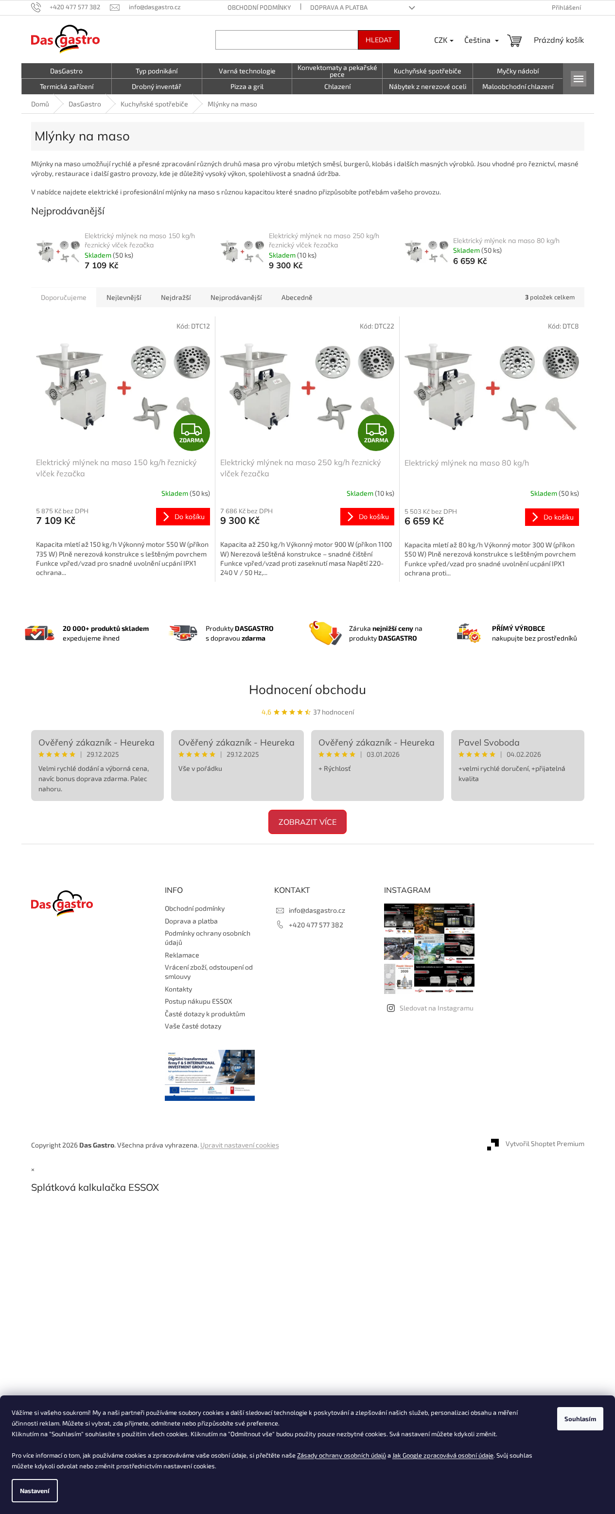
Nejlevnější (123, 297)
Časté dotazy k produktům (205, 1013)
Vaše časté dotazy (193, 1026)
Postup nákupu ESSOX (198, 1001)
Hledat (379, 39)
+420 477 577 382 (316, 925)
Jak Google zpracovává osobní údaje (442, 1455)
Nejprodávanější (236, 297)
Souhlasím (580, 1419)
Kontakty (178, 989)
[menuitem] (66, 71)
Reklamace (182, 955)
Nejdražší (176, 297)
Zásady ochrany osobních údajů (341, 1455)
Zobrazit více (307, 822)
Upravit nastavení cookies (239, 1145)
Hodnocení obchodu (307, 689)
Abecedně (297, 297)
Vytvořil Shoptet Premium (545, 1144)
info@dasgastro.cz (317, 910)
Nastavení (35, 1491)
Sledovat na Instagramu (437, 1008)
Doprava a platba (339, 7)
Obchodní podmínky (259, 7)
